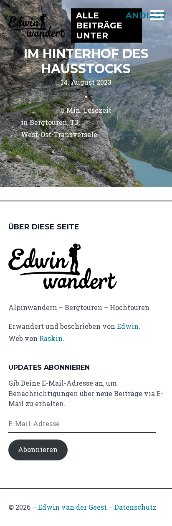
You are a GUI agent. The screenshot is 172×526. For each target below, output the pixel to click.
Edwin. (128, 326)
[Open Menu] (157, 15)
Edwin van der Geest (72, 507)
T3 (74, 122)
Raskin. (51, 338)
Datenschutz (135, 507)
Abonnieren (38, 449)
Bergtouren (48, 122)
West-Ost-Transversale (59, 134)
